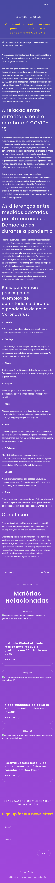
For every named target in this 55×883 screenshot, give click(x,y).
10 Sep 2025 (27, 611)
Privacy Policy (27, 872)
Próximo (46, 572)
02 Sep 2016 (27, 673)
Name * (7, 827)
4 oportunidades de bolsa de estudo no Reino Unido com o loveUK (27, 708)
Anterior (10, 572)
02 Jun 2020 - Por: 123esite (28, 17)
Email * (7, 839)
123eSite (42, 877)
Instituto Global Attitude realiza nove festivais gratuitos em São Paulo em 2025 (26, 648)
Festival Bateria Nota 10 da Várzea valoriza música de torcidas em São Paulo (26, 766)
